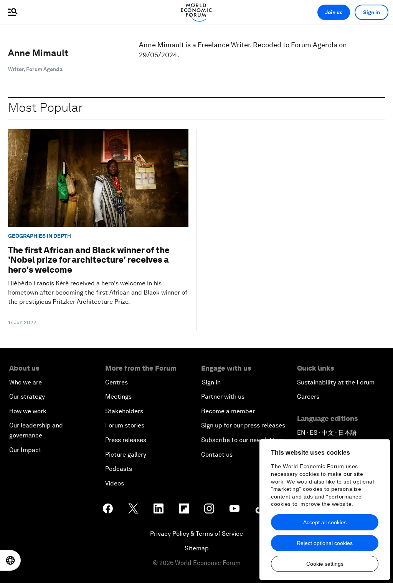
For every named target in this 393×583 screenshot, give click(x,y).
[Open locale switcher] (10, 560)
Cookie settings (324, 564)
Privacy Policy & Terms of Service (196, 533)
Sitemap (197, 548)
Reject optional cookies (325, 543)
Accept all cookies (325, 522)
